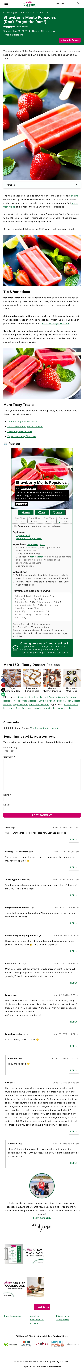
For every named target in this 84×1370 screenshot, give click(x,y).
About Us (34, 1316)
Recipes (25, 12)
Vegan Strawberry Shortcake (21, 436)
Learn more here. (42, 1218)
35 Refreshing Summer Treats (22, 421)
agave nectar (36, 557)
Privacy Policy (63, 1316)
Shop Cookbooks (12, 1316)
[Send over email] (3, 694)
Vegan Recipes (20, 704)
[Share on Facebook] (3, 680)
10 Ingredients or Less (27, 697)
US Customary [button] (32, 544)
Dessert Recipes (40, 12)
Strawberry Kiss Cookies (19, 431)
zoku (69, 708)
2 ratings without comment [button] (44, 728)
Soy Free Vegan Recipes (51, 701)
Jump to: (11, 185)
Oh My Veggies (11, 12)
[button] (4, 26)
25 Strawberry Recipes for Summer (25, 426)
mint (29, 708)
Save (59, 512)
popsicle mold (23, 535)
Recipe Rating (10, 747)
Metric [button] (42, 544)
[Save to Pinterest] (3, 685)
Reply (74, 839)
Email (7, 805)
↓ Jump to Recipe (69, 40)
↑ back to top (42, 1307)
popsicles (37, 708)
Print (27, 512)
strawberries (50, 708)
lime (24, 708)
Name (7, 795)
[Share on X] (3, 690)
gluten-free (14, 708)
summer (75, 196)
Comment (9, 757)
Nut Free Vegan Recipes (25, 701)
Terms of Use (62, 1319)
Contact (34, 1323)
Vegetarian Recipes (39, 704)
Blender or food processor (29, 538)
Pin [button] (43, 512)
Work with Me (37, 1319)
